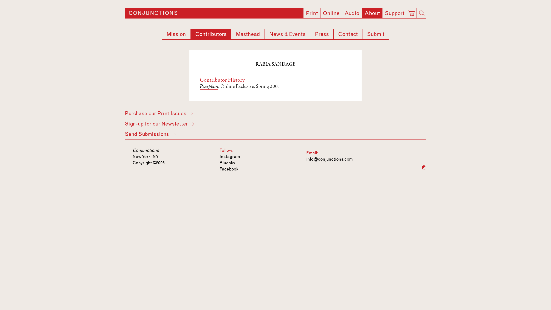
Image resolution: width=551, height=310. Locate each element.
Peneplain (209, 86)
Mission (176, 34)
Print (312, 13)
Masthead (248, 34)
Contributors (211, 34)
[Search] (421, 13)
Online (331, 13)
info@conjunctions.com (329, 159)
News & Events (287, 34)
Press (322, 34)
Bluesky (227, 162)
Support (394, 13)
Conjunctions (153, 13)
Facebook (229, 169)
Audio (351, 13)
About (372, 13)
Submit (375, 34)
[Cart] (412, 11)
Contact (348, 34)
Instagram (230, 156)
